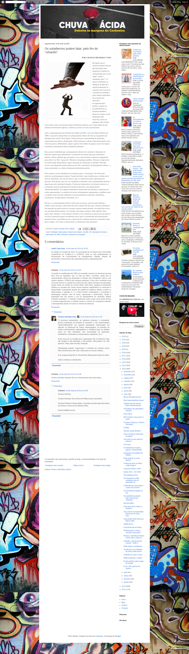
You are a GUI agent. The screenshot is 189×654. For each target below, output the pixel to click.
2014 (124, 365)
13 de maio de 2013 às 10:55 (77, 249)
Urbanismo (64, 234)
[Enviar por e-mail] (84, 228)
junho (126, 391)
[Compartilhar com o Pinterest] (94, 228)
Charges (124, 608)
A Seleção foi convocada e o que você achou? (133, 487)
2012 (124, 586)
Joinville (85, 232)
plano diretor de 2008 (53, 234)
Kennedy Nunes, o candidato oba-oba (138, 226)
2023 (124, 343)
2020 (124, 346)
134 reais (127, 445)
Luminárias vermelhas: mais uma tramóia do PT (138, 145)
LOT (90, 232)
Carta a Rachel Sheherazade (138, 100)
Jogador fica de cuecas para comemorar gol (132, 404)
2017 (124, 356)
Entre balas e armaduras (133, 546)
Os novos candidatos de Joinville (138, 250)
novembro (128, 375)
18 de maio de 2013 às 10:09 (77, 391)
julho (126, 388)
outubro (127, 378)
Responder (55, 262)
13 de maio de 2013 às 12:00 (70, 270)
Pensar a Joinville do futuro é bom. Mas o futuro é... (134, 537)
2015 (124, 362)
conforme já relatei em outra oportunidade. (84, 127)
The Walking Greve (131, 475)
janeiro (127, 582)
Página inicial (78, 465)
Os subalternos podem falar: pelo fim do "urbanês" (132, 498)
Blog (123, 602)
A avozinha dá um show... (133, 527)
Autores (124, 605)
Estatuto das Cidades (75, 232)
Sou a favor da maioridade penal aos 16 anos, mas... (133, 514)
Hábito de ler (128, 524)
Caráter (126, 428)
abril (126, 572)
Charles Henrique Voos (67, 317)
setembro (127, 381)
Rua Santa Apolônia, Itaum (134, 400)
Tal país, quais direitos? (132, 431)
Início (123, 600)
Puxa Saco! (128, 414)
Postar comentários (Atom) (61, 469)
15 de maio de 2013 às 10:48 (70, 374)
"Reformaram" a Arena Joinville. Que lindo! (132, 531)
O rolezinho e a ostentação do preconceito (138, 76)
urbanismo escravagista (77, 234)
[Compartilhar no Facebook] (92, 228)
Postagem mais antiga (102, 465)
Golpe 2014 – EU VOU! (132, 472)
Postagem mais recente (54, 465)
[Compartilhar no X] (89, 228)
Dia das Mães (129, 503)
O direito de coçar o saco (133, 555)
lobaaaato (99, 636)
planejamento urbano (100, 232)
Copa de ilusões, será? (132, 469)
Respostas (58, 312)
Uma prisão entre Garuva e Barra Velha (134, 520)
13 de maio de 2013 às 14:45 (91, 317)
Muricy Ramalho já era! (132, 397)
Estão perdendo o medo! (133, 558)
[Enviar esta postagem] (79, 228)
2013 (124, 369)
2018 (124, 353)
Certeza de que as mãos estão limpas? (133, 464)
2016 (124, 359)
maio (126, 394)
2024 (124, 340)
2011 (124, 589)
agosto (126, 385)
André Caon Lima (58, 249)
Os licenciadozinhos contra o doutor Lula (138, 120)
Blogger (118, 636)
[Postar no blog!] (86, 228)
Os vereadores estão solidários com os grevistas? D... (131, 480)
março (126, 576)
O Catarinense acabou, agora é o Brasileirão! (133, 449)
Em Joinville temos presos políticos (138, 273)
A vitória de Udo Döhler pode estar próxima (137, 53)
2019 (124, 349)
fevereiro (127, 579)
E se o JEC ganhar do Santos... (132, 567)
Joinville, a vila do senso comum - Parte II (133, 542)
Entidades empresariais (59, 232)
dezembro (128, 372)
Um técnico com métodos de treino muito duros (133, 550)
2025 (124, 336)
